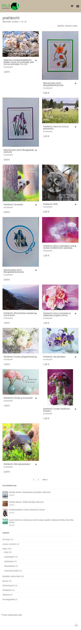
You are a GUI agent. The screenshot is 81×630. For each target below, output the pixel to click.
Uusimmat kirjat (11, 570)
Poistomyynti (8, 585)
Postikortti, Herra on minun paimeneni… (56, 127)
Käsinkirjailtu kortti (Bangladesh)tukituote (53, 84)
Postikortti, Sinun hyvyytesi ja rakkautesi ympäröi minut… (57, 314)
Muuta (5, 581)
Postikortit (8, 67)
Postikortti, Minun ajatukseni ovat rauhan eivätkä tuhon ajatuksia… (58, 247)
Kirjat (5, 548)
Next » (45, 479)
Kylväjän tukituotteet (11, 576)
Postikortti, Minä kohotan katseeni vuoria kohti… (19, 314)
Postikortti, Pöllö (50, 204)
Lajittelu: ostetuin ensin (67, 25)
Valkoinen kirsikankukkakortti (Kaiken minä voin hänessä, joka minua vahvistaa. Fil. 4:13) (19, 62)
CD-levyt (6, 539)
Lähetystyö (8, 561)
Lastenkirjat (9, 556)
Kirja (6, 552)
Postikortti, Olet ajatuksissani (17, 464)
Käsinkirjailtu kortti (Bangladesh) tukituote (19, 151)
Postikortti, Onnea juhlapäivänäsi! (19, 356)
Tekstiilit (6, 594)
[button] (36, 60)
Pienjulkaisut (9, 566)
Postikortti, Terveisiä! (13, 204)
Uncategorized (9, 599)
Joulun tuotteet (9, 544)
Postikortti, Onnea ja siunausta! (18, 398)
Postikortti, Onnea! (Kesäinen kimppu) (56, 410)
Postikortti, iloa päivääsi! (54, 356)
